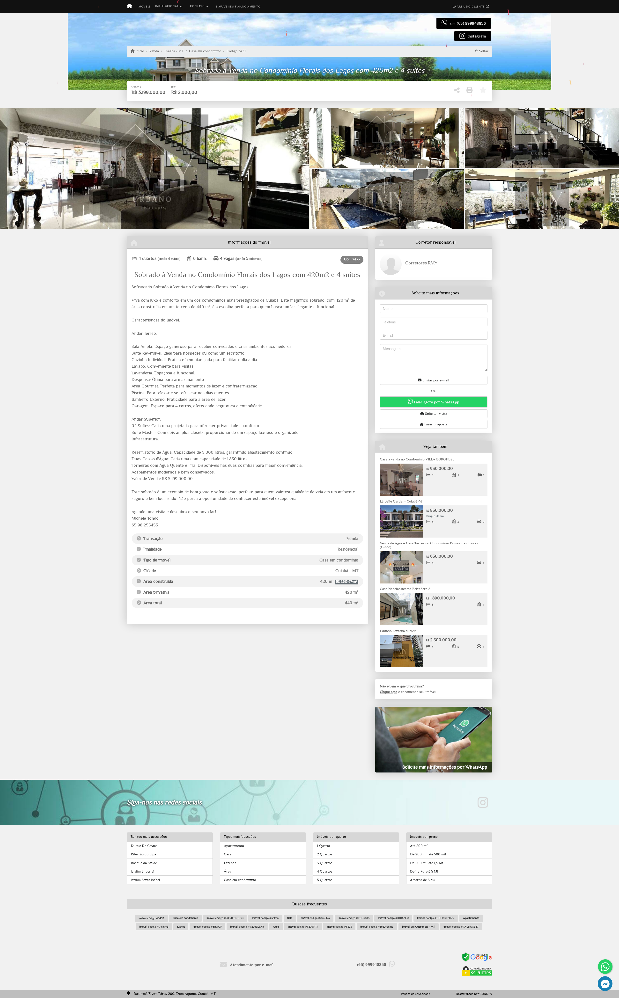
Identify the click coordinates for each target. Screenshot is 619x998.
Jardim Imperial (142, 871)
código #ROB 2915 (354, 918)
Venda (154, 51)
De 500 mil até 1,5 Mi (426, 863)
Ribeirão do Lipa (143, 854)
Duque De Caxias (144, 846)
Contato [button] (197, 6)
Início (139, 51)
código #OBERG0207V (435, 918)
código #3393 (339, 926)
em (418, 926)
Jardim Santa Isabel (145, 880)
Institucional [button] (167, 6)
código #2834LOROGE (224, 918)
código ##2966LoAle (247, 926)
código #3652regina (376, 926)
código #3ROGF (207, 926)
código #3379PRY (303, 926)
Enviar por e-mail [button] (435, 380)
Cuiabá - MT (174, 51)
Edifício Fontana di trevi (399, 631)
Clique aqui (388, 692)
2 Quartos (324, 854)
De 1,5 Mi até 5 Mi (424, 871)
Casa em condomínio (205, 51)
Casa (227, 854)
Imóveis (144, 6)
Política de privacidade (415, 994)
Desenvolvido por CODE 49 (474, 994)
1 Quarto (323, 846)
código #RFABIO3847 (461, 926)
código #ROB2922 (393, 918)
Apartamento (234, 846)
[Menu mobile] (129, 6)
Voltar (483, 51)
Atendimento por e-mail (251, 965)
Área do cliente (471, 6)
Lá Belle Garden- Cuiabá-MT (402, 501)
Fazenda (230, 863)
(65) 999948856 (471, 23)
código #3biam (265, 918)
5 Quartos (324, 880)
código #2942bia (315, 918)
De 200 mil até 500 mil (428, 854)
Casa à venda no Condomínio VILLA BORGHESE (417, 459)
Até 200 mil (419, 846)
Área (227, 871)
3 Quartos (324, 863)
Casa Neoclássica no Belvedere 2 (405, 589)
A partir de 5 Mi (422, 880)
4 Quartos (324, 871)
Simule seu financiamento (238, 6)
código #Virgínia (154, 926)
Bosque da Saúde (144, 863)
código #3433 (151, 918)
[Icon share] (483, 802)
